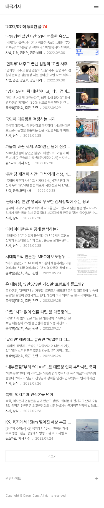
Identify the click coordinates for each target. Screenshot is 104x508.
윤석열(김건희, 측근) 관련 (22, 108)
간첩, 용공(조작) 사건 (19, 191)
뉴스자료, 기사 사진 (18, 163)
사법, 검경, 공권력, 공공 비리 (24, 53)
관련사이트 (13, 478)
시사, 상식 (12, 136)
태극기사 (13, 6)
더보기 (52, 456)
